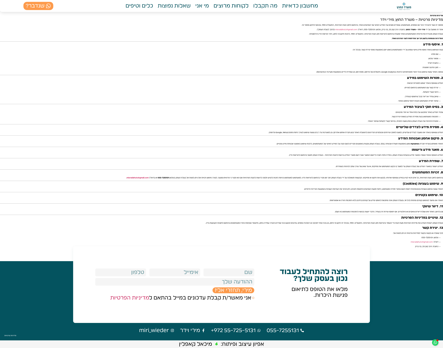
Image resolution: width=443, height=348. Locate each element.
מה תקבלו (265, 6)
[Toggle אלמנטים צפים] (435, 342)
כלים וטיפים (139, 6)
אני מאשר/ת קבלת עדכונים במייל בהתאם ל (180, 298)
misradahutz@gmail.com (346, 29)
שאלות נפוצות (174, 6)
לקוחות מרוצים (231, 6)
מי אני (202, 6)
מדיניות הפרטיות (129, 298)
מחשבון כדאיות (300, 6)
